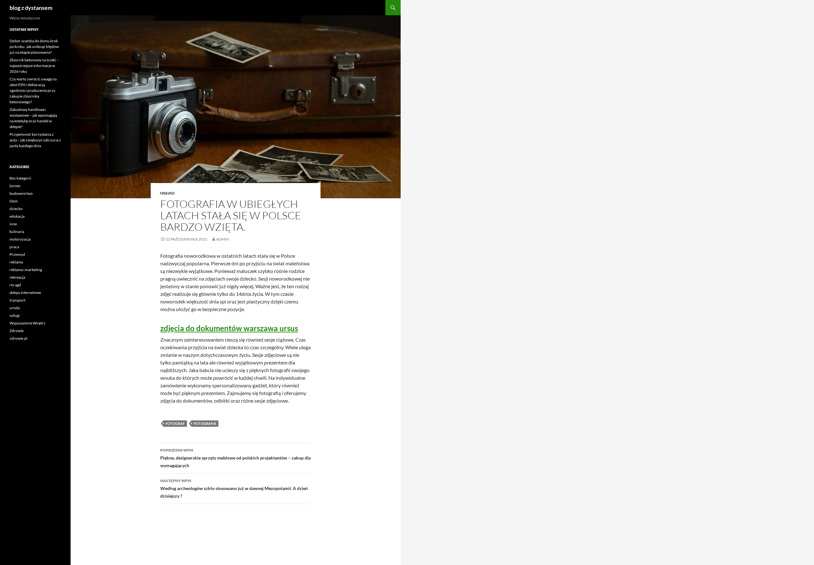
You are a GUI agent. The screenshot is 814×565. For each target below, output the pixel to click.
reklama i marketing (26, 269)
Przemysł (17, 254)
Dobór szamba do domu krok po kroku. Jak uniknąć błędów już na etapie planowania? (34, 46)
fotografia (205, 423)
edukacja (17, 216)
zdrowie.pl (18, 338)
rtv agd (15, 284)
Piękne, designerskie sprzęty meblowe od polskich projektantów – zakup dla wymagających (235, 458)
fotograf (175, 423)
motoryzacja (20, 239)
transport (17, 300)
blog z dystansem (31, 7)
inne (13, 223)
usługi (167, 193)
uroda (15, 307)
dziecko (16, 208)
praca (14, 246)
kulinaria (17, 231)
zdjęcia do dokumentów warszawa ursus (229, 328)
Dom (14, 201)
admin (222, 239)
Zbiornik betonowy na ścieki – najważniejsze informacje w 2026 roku (34, 66)
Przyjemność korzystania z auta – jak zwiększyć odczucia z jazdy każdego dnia (35, 140)
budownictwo (21, 193)
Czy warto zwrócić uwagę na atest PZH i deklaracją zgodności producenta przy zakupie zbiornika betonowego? (33, 90)
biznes (15, 185)
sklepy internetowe (25, 292)
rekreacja (17, 277)
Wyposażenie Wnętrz (27, 323)
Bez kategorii (20, 178)
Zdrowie (17, 330)
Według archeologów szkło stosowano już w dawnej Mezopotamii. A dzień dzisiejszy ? (234, 488)
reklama (16, 262)
